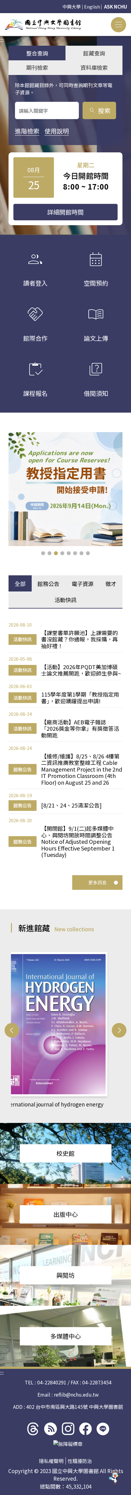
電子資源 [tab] (83, 584)
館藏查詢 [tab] (94, 53)
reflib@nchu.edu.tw (76, 1394)
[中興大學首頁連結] (43, 24)
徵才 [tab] (110, 584)
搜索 (99, 110)
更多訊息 (97, 882)
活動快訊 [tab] (65, 600)
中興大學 (71, 6)
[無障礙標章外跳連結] (68, 1443)
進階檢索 (27, 130)
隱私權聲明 (51, 1461)
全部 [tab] (20, 584)
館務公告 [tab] (48, 584)
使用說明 (56, 130)
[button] (43, 553)
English (92, 6)
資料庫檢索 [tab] (94, 67)
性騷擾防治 (80, 1461)
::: (2, 16)
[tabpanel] (65, 740)
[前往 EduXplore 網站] (114, 1477)
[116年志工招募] (65, 489)
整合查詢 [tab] (37, 53)
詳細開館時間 (65, 212)
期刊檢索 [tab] (37, 67)
